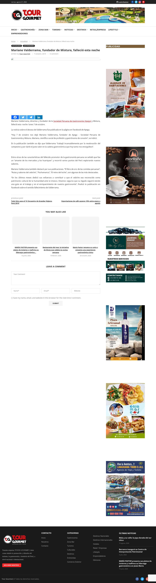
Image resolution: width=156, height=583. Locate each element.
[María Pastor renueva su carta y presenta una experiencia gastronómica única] (85, 230)
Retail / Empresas (100, 548)
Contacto (46, 533)
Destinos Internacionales (102, 540)
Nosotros (45, 542)
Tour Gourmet (24, 54)
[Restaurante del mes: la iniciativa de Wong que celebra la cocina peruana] (55, 230)
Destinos (81, 29)
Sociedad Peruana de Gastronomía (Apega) (72, 121)
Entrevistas (71, 558)
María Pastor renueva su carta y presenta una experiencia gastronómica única (85, 250)
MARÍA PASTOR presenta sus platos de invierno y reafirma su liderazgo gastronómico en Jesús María (135, 563)
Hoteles (96, 544)
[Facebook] (132, 2)
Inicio (14, 29)
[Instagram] (139, 2)
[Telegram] (31, 117)
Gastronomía (28, 29)
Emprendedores (19, 33)
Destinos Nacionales (101, 536)
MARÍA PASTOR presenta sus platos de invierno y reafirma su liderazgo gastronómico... (26, 250)
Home (13, 41)
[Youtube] (143, 2)
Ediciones (96, 560)
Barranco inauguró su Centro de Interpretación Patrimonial (133, 550)
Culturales (71, 550)
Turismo (56, 29)
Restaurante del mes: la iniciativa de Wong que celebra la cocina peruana (56, 250)
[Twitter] (136, 2)
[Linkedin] (38, 117)
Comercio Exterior (74, 562)
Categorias (73, 533)
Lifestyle (113, 29)
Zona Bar (43, 29)
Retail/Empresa (98, 29)
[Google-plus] (147, 579)
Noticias (68, 29)
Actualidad (24, 41)
